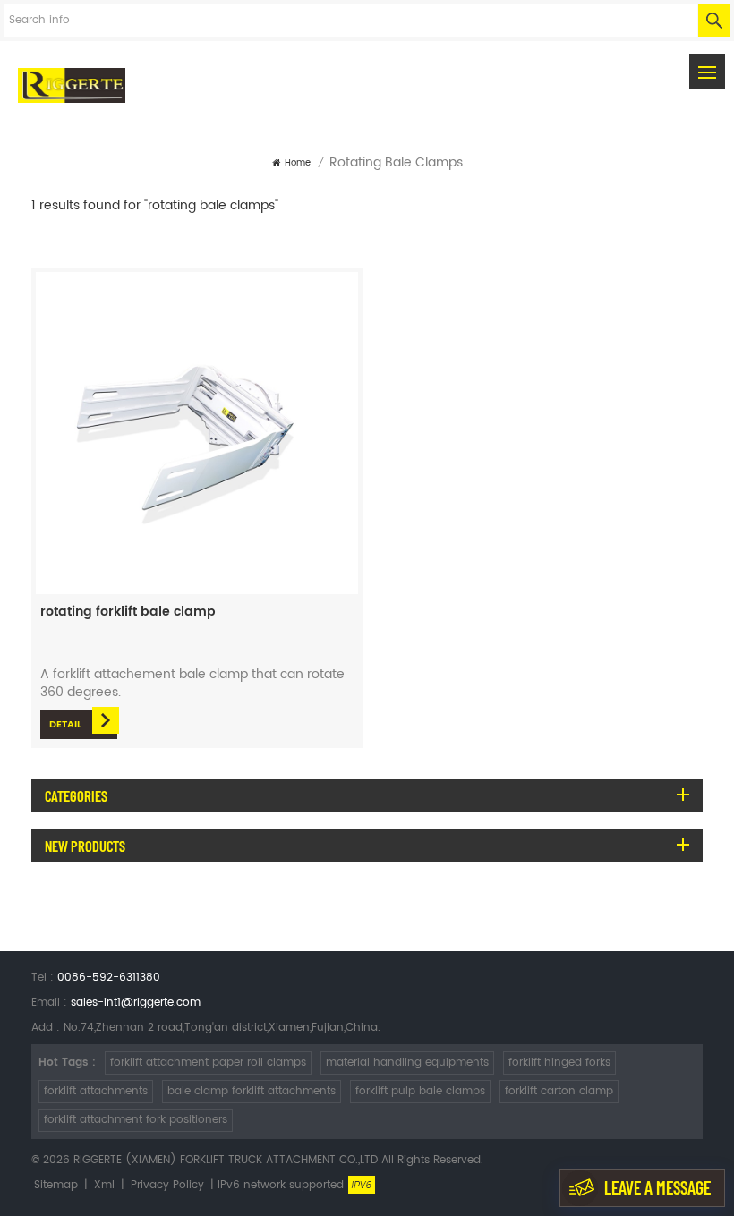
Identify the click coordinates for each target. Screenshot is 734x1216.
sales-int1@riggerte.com (136, 1002)
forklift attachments (96, 1091)
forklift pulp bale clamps (420, 1091)
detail (65, 725)
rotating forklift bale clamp (128, 612)
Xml (104, 1185)
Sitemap (56, 1185)
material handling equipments (407, 1062)
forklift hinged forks (559, 1062)
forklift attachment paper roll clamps (208, 1062)
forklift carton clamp (559, 1091)
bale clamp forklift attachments (251, 1091)
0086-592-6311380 (108, 977)
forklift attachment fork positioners (135, 1119)
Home (298, 163)
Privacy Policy (167, 1185)
